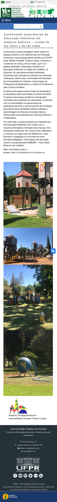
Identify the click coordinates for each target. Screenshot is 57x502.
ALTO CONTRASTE (28, 6)
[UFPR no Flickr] (36, 476)
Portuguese (39, 2)
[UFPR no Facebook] (14, 476)
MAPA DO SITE (42, 6)
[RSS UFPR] (41, 476)
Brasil (8, 2)
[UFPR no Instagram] (25, 476)
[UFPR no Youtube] (20, 476)
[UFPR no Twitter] (30, 476)
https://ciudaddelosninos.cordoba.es (28, 152)
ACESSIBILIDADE (14, 6)
